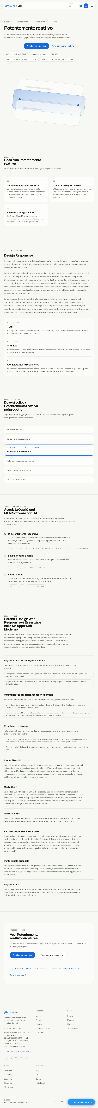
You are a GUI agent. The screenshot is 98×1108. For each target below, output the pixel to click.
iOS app (9, 1052)
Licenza (39, 1024)
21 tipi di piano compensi (36, 968)
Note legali (40, 1083)
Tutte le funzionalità (18, 975)
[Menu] (92, 5)
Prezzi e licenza (16, 968)
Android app (23, 1052)
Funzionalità (23, 22)
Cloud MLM (9, 22)
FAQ (37, 1075)
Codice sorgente (43, 1028)
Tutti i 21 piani (72, 1028)
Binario (70, 1016)
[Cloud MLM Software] (13, 5)
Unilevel (70, 1024)
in (6, 1058)
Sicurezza (8, 1083)
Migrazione (8, 1087)
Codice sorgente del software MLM (64, 968)
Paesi (55, 1101)
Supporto (8, 1079)
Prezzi (38, 1020)
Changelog (40, 1032)
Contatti (7, 1075)
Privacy (61, 1101)
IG (26, 1058)
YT (16, 1058)
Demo (38, 1079)
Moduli (38, 1016)
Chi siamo (8, 1071)
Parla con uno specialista (63, 46)
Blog (38, 1071)
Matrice (70, 1020)
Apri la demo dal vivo (36, 46)
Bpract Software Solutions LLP (15, 1103)
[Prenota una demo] (86, 5)
